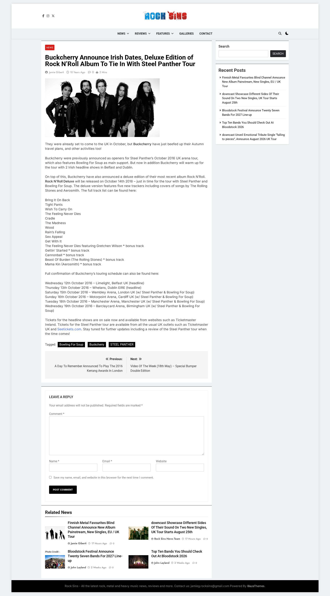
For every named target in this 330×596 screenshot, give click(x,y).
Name (54, 461)
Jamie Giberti (56, 72)
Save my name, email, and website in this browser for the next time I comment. (103, 477)
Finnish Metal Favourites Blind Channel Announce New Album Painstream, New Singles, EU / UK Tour (253, 82)
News (121, 33)
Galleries (186, 33)
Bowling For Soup (71, 344)
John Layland (78, 567)
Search (223, 46)
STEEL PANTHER (121, 344)
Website (161, 461)
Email (107, 461)
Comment (56, 414)
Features (163, 33)
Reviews (141, 33)
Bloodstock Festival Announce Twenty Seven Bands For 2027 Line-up (95, 556)
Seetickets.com (69, 329)
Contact (205, 33)
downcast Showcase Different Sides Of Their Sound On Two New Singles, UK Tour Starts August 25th (179, 527)
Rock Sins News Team (167, 539)
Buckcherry (96, 344)
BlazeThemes (255, 586)
